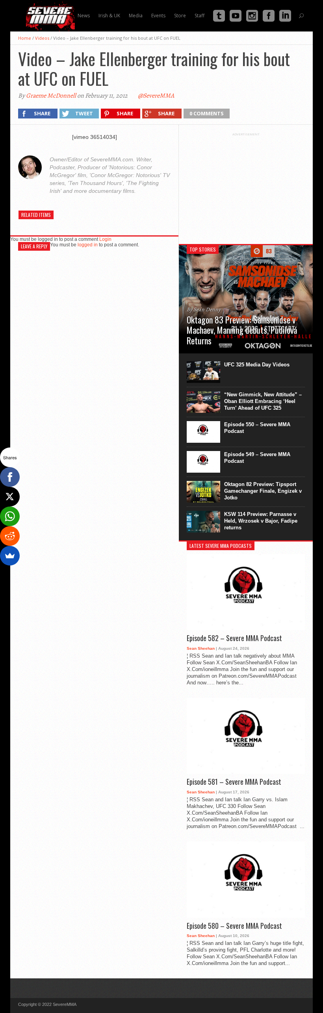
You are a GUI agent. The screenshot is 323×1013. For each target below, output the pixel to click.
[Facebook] (10, 477)
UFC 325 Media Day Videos (257, 365)
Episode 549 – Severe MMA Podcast (257, 457)
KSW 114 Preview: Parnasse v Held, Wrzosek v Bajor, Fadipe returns (260, 521)
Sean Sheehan (201, 648)
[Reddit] (10, 536)
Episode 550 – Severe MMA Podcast (257, 427)
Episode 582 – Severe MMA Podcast (234, 638)
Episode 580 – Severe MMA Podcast (234, 926)
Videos (42, 38)
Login (105, 239)
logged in (88, 245)
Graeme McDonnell (51, 95)
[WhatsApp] (10, 516)
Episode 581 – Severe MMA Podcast (234, 782)
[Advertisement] (246, 185)
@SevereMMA (156, 95)
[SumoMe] (10, 556)
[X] (10, 496)
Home (24, 38)
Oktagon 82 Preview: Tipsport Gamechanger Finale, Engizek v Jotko (263, 491)
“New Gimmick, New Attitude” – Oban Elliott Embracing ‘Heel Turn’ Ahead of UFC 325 (263, 401)
